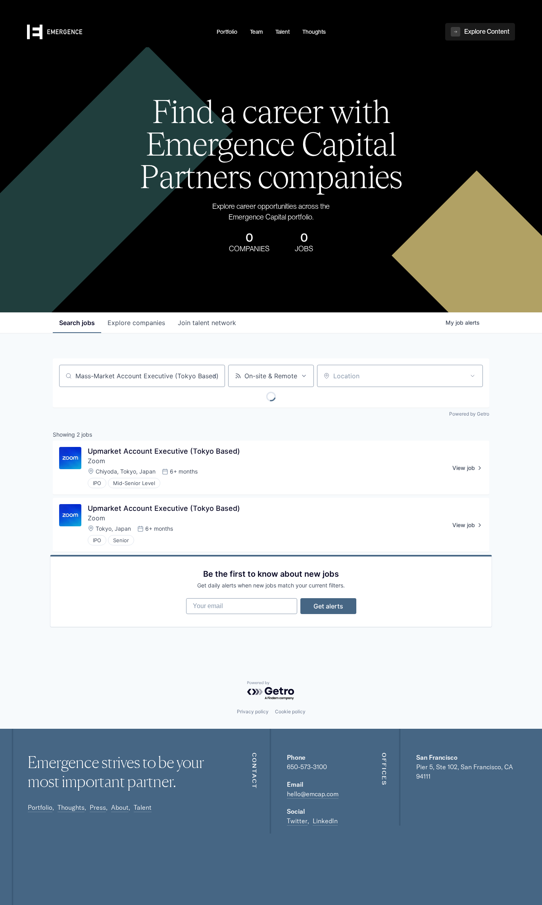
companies (136, 323)
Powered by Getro (469, 414)
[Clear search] (214, 376)
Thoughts (71, 807)
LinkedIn (325, 821)
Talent (143, 807)
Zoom (96, 461)
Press (98, 807)
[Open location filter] (472, 376)
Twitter (297, 821)
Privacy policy (253, 711)
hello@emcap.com (312, 794)
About (120, 807)
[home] (117, 32)
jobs (77, 323)
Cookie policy (290, 711)
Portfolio (40, 807)
